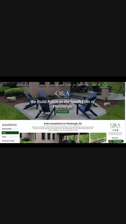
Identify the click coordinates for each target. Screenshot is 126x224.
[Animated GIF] (63, 112)
